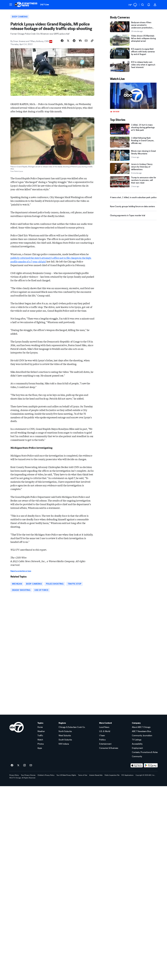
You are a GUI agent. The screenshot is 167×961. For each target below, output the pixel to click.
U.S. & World (104, 731)
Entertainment (105, 744)
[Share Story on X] (68, 40)
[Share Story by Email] (86, 40)
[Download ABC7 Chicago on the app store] (136, 765)
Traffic (40, 736)
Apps (39, 748)
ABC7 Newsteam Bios (141, 731)
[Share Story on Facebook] (62, 40)
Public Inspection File (112, 775)
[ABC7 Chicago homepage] (26, 5)
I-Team (102, 736)
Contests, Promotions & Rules (145, 752)
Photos (40, 744)
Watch (40, 740)
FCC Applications (127, 775)
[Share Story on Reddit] (74, 40)
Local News (104, 727)
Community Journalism (142, 736)
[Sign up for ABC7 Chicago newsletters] (30, 765)
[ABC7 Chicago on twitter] (18, 765)
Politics (102, 740)
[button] (10, 4)
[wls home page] (16, 727)
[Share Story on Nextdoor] (80, 40)
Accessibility (137, 744)
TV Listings (136, 740)
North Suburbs (65, 731)
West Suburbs (65, 736)
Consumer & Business (108, 748)
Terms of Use (82, 775)
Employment (137, 748)
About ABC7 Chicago (141, 727)
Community (137, 756)
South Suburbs (65, 740)
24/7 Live (44, 4)
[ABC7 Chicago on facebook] (12, 765)
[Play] (133, 96)
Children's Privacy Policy (46, 775)
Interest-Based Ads (96, 775)
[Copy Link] (92, 40)
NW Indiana (64, 744)
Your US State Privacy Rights (66, 775)
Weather (41, 731)
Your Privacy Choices (28, 775)
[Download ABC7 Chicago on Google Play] (151, 765)
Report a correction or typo (20, 571)
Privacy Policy (14, 775)
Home (40, 727)
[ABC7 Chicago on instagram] (24, 765)
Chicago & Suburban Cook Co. (72, 727)
